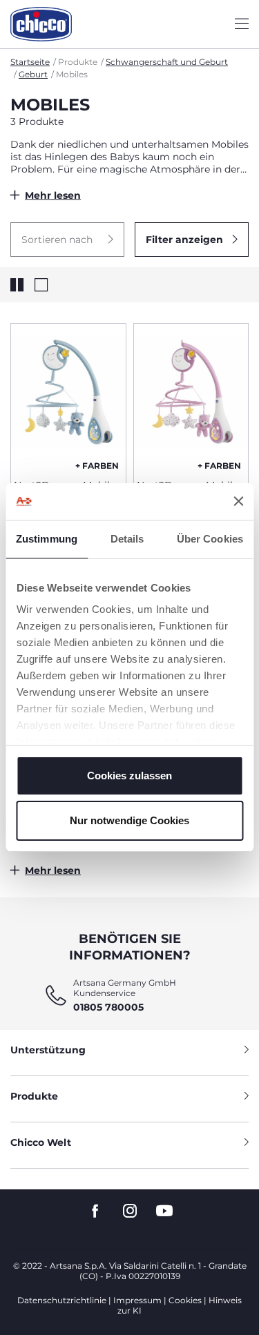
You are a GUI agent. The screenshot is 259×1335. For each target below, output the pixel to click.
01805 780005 (108, 1007)
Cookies (185, 1300)
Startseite (30, 62)
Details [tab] (127, 539)
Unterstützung (48, 1050)
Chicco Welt (40, 1142)
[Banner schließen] (238, 501)
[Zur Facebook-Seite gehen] (95, 1211)
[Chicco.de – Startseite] (41, 24)
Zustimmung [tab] (46, 539)
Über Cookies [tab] (210, 539)
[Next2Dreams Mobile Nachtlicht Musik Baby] (68, 396)
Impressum (137, 1300)
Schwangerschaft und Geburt (167, 62)
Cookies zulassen (129, 775)
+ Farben (97, 465)
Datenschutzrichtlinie (61, 1300)
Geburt (33, 74)
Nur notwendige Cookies (129, 820)
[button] (67, 239)
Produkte (34, 1096)
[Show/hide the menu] (242, 24)
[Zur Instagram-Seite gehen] (130, 1211)
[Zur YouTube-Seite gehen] (164, 1211)
